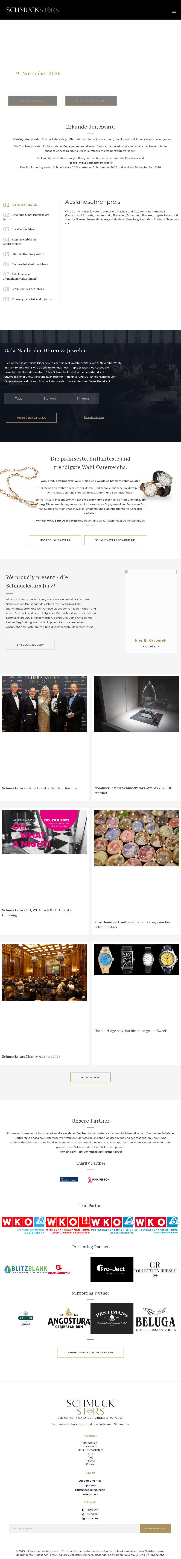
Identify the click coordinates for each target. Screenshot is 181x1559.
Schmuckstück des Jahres (23, 289)
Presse (90, 1464)
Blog (90, 1457)
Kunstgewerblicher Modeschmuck (19, 241)
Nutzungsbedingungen (90, 1489)
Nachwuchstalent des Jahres (25, 264)
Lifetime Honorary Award (23, 254)
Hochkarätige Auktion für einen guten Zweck (130, 1030)
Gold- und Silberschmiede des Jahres (26, 216)
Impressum (90, 1485)
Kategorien (90, 1443)
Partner (90, 1460)
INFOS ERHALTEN (155, 1528)
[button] (174, 11)
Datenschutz (90, 1494)
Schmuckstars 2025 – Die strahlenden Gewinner (40, 788)
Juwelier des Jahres (19, 229)
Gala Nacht (90, 1446)
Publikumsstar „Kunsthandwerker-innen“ (20, 276)
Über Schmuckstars (90, 1450)
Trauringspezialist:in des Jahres (27, 299)
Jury (90, 1453)
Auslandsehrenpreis (20, 204)
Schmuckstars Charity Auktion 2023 (31, 1056)
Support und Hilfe (90, 1480)
